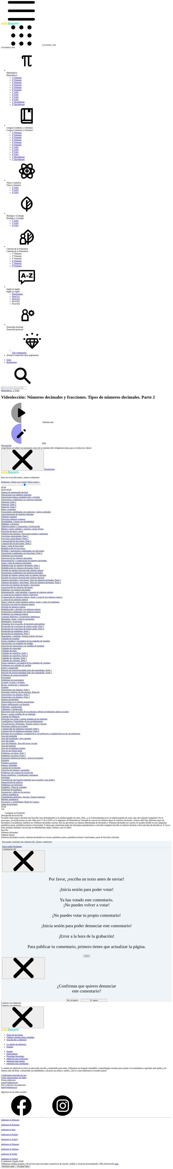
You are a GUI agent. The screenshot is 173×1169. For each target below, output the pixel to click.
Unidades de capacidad (11, 648)
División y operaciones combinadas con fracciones (22, 551)
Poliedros (5, 760)
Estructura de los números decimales (16, 558)
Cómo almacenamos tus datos (13, 1078)
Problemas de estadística (11, 790)
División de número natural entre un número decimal (23, 575)
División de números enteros (13, 607)
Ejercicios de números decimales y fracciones (20, 585)
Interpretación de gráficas (12, 782)
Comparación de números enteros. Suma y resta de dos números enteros (31, 597)
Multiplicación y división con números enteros (20, 609)
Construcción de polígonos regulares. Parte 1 (20, 729)
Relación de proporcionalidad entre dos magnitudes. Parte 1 (26, 670)
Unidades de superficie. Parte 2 (14, 655)
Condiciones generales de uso (13, 1075)
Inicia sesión (7, 846)
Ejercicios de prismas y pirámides (15, 770)
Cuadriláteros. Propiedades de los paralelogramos (22, 721)
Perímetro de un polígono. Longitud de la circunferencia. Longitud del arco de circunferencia (40, 733)
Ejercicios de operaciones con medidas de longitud (22, 646)
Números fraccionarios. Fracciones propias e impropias (24, 534)
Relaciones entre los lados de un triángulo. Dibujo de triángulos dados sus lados (35, 712)
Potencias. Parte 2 (8, 504)
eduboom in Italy (8, 1130)
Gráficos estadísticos (10, 794)
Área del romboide (9, 736)
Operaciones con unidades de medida (17, 643)
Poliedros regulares (9, 763)
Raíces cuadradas (8, 509)
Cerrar (86, 956)
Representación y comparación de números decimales (24, 560)
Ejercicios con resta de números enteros (18, 604)
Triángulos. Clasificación (11, 709)
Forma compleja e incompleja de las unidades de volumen (25, 663)
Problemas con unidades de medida (16, 665)
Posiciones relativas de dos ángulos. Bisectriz (20, 692)
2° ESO (15, 95)
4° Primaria (16, 85)
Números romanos (9, 517)
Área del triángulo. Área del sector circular (19, 743)
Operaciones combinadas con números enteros (21, 612)
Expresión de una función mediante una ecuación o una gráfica (28, 780)
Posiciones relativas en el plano (14, 726)
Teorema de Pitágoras (10, 716)
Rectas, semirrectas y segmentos (14, 685)
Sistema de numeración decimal (14, 492)
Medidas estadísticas (9, 799)
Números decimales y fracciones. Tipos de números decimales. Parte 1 (31, 580)
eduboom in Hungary (10, 1144)
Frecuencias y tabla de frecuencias (15, 792)
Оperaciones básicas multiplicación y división (20, 497)
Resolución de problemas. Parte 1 (15, 631)
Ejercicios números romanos (13, 519)
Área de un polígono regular (13, 748)
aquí (116, 1164)
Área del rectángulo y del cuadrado (16, 738)
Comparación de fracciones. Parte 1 (16, 541)
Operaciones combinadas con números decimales (22, 573)
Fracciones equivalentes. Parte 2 (14, 539)
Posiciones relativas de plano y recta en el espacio (22, 758)
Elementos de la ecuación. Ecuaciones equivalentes (23, 624)
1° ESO (15, 92)
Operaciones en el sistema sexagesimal (17, 702)
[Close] (23, 861)
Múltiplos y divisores (10, 524)
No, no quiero (72, 1000)
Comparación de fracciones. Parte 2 (16, 543)
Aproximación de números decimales (17, 587)
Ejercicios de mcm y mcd (12, 531)
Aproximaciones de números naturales (17, 514)
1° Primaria (16, 77)
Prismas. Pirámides (9, 765)
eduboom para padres (15, 1061)
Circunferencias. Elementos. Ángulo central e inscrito (23, 724)
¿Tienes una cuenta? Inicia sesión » (25, 482)
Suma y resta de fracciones (12, 546)
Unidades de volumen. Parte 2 (14, 660)
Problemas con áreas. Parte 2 (13, 755)
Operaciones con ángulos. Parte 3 (15, 697)
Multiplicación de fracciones (13, 548)
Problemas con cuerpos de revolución (17, 772)
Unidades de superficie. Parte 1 (14, 653)
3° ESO (15, 97)
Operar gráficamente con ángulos (15, 704)
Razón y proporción (9, 668)
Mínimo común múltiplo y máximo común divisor (22, 529)
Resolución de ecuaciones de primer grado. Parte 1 (22, 626)
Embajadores (12, 1054)
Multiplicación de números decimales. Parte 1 (20, 565)
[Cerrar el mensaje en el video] (22, 460)
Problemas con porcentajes (12, 680)
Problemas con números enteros (14, 614)
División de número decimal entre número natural (22, 570)
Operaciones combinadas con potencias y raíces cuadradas (26, 512)
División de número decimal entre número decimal (22, 578)
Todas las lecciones (9, 804)
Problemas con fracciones (12, 556)
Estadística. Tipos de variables (14, 787)
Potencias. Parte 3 (8, 507)
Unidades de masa (9, 651)
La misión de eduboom (16, 1044)
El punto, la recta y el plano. (13, 682)
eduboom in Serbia (9, 1154)
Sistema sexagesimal (10, 699)
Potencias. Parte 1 (8, 502)
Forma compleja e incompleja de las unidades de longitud (25, 641)
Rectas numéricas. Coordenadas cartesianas (19, 775)
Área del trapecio (8, 746)
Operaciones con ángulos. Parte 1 (15, 690)
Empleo (9, 1047)
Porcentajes (6, 677)
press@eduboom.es (9, 1082)
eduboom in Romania (10, 1125)
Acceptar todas (23, 1166)
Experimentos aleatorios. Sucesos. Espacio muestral (23, 797)
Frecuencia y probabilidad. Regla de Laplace (20, 802)
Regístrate (5, 482)
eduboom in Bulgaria (10, 1120)
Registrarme (49, 469)
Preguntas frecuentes (15, 1056)
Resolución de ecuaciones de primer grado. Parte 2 (22, 629)
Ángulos (4, 687)
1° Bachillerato (18, 102)
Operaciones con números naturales (16, 495)
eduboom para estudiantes (17, 1063)
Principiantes (17, 294)
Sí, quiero (94, 1000)
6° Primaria (16, 90)
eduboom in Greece (9, 1159)
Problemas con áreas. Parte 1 (13, 753)
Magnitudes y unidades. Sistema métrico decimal (22, 636)
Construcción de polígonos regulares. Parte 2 (20, 731)
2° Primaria (16, 80)
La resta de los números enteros (14, 599)
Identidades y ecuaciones (11, 621)
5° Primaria (16, 87)
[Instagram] (62, 1115)
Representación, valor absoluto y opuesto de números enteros (27, 592)
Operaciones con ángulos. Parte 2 (15, 694)
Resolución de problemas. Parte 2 (15, 634)
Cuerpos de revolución (10, 768)
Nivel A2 (16, 299)
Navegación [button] (6, 445)
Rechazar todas (8, 1166)
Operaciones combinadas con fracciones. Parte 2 (21, 553)
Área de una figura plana (11, 751)
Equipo (9, 1051)
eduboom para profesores (17, 1059)
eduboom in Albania (9, 1149)
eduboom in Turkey (9, 1139)
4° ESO (15, 99)
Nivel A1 (16, 296)
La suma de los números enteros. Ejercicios (19, 595)
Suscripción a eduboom (16, 1040)
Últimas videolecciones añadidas (20, 1037)
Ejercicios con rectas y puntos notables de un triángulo (24, 719)
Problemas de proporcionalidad (14, 675)
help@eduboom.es (9, 1087)
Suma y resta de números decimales (16, 563)
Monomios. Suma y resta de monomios (17, 619)
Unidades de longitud (10, 638)
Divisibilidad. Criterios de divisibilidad (17, 521)
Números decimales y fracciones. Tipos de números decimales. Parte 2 (31, 582)
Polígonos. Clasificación (11, 707)
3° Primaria (16, 82)
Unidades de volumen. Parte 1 (14, 658)
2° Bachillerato (18, 104)
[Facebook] (21, 1115)
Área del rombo (7, 741)
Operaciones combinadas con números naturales (21, 500)
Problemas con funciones (11, 785)
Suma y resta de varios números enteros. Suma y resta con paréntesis (30, 602)
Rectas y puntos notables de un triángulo (18, 714)
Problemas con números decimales (15, 590)
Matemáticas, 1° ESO (10, 390)
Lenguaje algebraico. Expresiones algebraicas (20, 617)
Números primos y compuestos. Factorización (20, 526)
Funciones (5, 777)
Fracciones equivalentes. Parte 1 (14, 536)
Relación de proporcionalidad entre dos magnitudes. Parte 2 (26, 673)
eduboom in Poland (9, 1134)
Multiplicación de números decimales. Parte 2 (20, 568)
